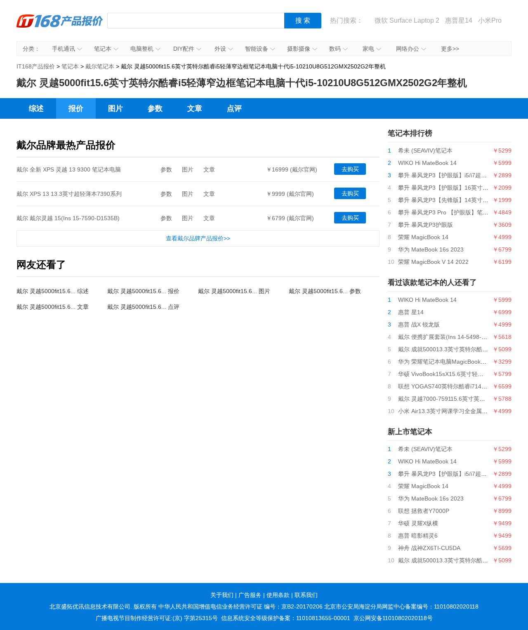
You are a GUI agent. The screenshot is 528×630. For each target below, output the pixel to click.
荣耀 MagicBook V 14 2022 (433, 262)
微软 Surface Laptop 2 (407, 20)
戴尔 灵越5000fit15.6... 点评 (143, 306)
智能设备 (256, 48)
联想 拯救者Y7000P (423, 511)
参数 (155, 108)
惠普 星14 (411, 312)
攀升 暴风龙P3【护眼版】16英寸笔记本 (449, 187)
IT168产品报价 (59, 26)
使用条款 (278, 595)
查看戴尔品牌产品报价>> (198, 238)
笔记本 (102, 48)
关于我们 (221, 595)
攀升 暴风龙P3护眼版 (425, 224)
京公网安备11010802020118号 (393, 618)
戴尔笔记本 (99, 66)
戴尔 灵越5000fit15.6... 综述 (52, 291)
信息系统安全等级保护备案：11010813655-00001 (285, 618)
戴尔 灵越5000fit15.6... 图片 (234, 291)
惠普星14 (458, 20)
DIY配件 (183, 48)
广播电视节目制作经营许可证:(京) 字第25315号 (157, 618)
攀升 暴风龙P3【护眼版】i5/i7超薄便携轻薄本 (457, 175)
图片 (115, 108)
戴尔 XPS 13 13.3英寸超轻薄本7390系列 (69, 193)
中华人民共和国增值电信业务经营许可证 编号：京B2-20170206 (240, 606)
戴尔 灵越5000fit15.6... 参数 (325, 291)
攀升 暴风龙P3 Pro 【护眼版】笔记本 (446, 212)
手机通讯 (63, 48)
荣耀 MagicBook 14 (423, 237)
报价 (75, 108)
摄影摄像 (298, 48)
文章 (194, 108)
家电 (368, 48)
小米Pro (490, 20)
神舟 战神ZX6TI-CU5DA (429, 548)
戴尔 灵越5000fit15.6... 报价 (143, 291)
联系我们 (306, 595)
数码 (335, 48)
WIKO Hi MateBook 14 (427, 163)
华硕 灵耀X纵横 (418, 523)
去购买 (350, 169)
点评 (234, 108)
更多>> (450, 48)
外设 (220, 48)
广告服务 (250, 595)
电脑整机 (141, 48)
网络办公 (407, 48)
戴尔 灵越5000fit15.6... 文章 (52, 306)
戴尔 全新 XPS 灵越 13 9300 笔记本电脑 (68, 169)
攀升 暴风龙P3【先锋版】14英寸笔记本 (449, 200)
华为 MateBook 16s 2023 (431, 249)
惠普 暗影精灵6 (418, 535)
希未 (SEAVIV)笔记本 (425, 150)
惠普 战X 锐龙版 (419, 324)
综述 (36, 108)
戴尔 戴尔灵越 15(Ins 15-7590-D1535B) (68, 218)
